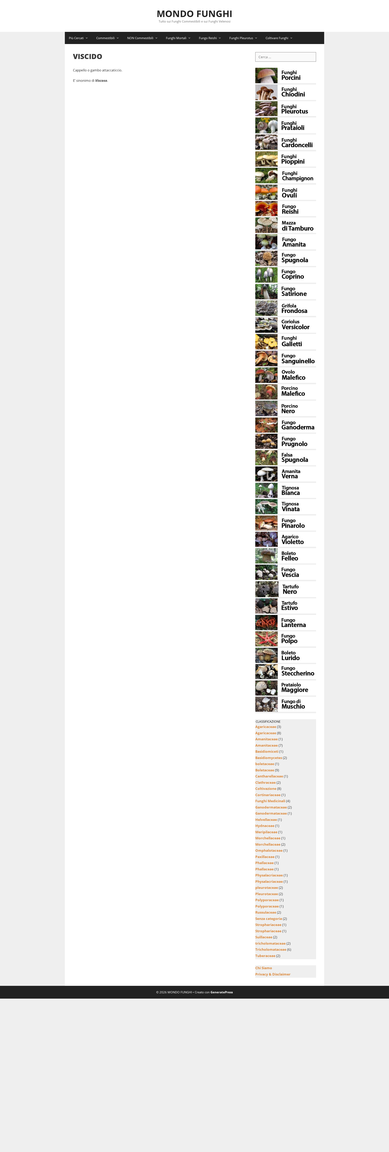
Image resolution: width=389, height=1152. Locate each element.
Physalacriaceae (269, 875)
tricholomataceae (270, 943)
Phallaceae (264, 862)
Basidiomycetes (268, 757)
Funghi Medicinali (270, 801)
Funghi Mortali (176, 38)
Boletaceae (264, 770)
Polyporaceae (267, 900)
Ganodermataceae (271, 807)
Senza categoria (268, 918)
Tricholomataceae (270, 949)
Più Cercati (76, 38)
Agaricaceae (265, 726)
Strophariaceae (268, 924)
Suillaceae (263, 937)
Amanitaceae (266, 739)
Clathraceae (265, 782)
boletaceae (264, 763)
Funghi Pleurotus (241, 38)
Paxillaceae (265, 856)
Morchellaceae (267, 838)
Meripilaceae (266, 832)
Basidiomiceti (266, 751)
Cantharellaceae (269, 776)
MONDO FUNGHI (194, 13)
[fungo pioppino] (285, 165)
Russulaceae (265, 912)
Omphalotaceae (269, 850)
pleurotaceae (266, 887)
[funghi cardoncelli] (285, 148)
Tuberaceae (265, 955)
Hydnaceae (264, 825)
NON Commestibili (140, 38)
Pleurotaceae (266, 893)
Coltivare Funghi (277, 38)
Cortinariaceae (268, 794)
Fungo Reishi (208, 38)
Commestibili (105, 38)
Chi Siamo (263, 968)
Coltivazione (265, 788)
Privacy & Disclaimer (273, 974)
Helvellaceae (266, 819)
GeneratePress (222, 992)
